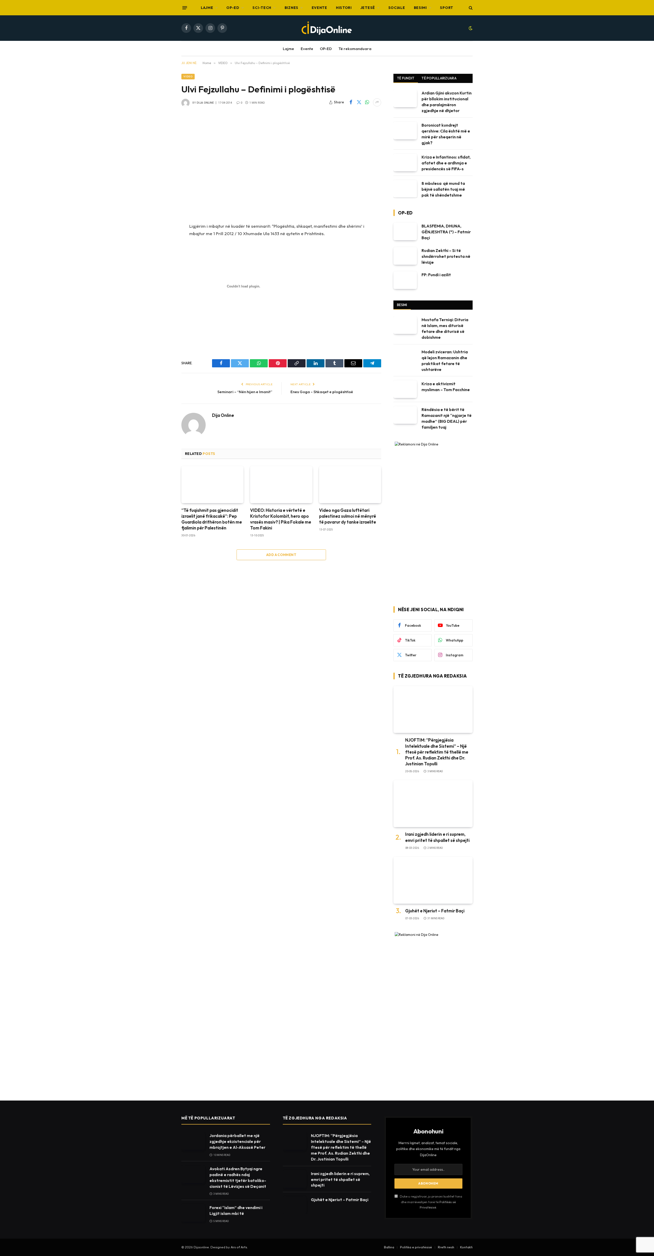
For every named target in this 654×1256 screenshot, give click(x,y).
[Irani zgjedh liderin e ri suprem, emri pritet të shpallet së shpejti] (433, 803)
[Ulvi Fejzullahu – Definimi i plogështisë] (281, 164)
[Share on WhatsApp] (367, 102)
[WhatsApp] (163, 265)
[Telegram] (163, 330)
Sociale (396, 7)
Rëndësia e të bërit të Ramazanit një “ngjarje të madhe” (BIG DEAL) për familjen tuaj (447, 418)
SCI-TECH (261, 7)
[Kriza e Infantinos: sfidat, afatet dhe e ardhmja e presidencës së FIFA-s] (405, 162)
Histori (344, 7)
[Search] (470, 8)
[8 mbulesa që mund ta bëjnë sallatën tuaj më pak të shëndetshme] (405, 189)
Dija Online (205, 102)
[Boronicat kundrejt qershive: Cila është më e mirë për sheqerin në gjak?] (405, 130)
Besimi (420, 7)
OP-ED (232, 7)
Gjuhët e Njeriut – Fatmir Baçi (434, 910)
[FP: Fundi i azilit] (405, 280)
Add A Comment (281, 555)
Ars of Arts (239, 1247)
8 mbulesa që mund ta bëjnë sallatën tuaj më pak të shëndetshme (443, 189)
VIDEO (188, 76)
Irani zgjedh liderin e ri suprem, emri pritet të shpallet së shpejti (437, 837)
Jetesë (367, 7)
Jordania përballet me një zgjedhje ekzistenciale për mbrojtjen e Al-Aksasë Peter (237, 1141)
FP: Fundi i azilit (436, 274)
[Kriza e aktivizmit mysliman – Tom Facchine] (405, 389)
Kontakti (466, 1247)
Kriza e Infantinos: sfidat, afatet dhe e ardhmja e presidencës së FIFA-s (446, 162)
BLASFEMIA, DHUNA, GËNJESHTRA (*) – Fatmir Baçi (446, 231)
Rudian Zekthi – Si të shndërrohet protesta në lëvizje (446, 256)
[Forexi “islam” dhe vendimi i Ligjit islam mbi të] (193, 1213)
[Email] (163, 317)
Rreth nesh (446, 1247)
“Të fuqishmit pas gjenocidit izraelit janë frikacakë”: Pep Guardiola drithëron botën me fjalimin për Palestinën (211, 519)
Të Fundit (405, 78)
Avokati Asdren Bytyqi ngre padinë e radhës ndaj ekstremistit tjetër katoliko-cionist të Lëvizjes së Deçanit (237, 1177)
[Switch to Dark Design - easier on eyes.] (470, 28)
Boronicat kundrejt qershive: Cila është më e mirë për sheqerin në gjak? (446, 134)
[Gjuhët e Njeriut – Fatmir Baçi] (433, 880)
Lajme (207, 7)
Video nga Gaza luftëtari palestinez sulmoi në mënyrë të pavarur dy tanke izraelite (347, 516)
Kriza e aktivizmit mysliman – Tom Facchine (446, 386)
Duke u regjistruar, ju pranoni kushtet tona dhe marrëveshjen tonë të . (430, 1201)
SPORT (446, 7)
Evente (319, 7)
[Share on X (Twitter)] (359, 102)
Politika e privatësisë (416, 1247)
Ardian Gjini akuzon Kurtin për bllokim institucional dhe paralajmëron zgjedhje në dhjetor (447, 101)
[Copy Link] (163, 291)
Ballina (389, 1247)
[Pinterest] (163, 304)
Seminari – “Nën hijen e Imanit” (244, 391)
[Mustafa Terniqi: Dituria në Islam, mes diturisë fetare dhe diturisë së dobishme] (405, 325)
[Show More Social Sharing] (377, 102)
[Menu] (184, 8)
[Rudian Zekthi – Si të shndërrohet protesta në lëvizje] (405, 256)
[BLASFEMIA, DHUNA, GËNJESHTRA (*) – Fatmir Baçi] (405, 231)
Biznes (291, 7)
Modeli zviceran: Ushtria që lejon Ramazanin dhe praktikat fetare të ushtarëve (445, 360)
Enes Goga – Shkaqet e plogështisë (321, 391)
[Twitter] (163, 252)
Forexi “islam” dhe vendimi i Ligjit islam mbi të (235, 1210)
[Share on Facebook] (351, 102)
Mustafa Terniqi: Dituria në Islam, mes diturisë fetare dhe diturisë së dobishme (445, 328)
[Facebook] (163, 239)
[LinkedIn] (163, 278)
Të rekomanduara (354, 48)
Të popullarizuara (439, 78)
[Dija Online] (327, 28)
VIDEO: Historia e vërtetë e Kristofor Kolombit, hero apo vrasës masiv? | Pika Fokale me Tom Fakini (280, 519)
